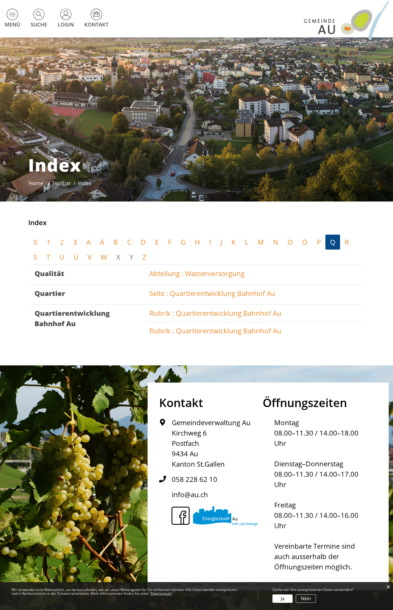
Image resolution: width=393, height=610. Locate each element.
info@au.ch (190, 494)
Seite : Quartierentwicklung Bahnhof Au (212, 293)
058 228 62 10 (194, 479)
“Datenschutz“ (161, 593)
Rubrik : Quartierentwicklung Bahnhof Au (215, 313)
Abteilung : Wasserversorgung (197, 273)
